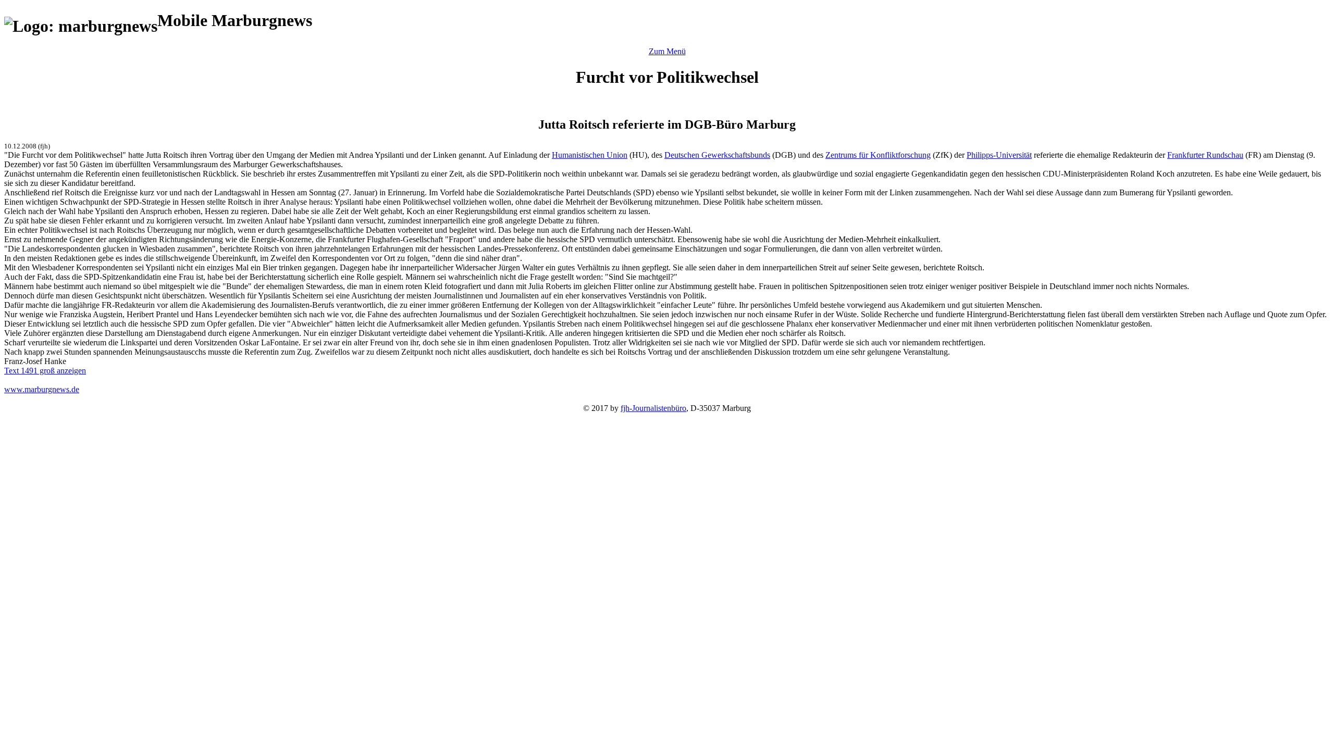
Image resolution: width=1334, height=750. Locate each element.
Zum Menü (667, 51)
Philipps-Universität (999, 155)
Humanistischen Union (589, 155)
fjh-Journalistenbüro (653, 408)
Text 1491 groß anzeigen (45, 370)
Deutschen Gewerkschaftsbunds (717, 155)
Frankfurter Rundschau (1205, 155)
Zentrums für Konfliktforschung (878, 155)
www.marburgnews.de (41, 389)
